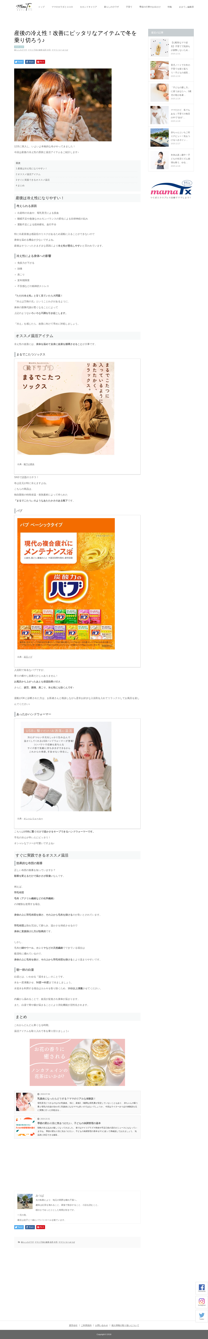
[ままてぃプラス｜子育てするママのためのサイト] (24, 6)
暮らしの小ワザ (111, 7)
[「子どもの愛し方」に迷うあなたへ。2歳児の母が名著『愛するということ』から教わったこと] (159, 92)
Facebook (202, 1291)
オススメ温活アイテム (28, 174)
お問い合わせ (101, 1325)
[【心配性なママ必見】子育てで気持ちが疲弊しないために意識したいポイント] (159, 48)
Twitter (201, 1319)
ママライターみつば (60, 50)
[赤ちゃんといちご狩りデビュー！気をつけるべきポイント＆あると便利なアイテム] (159, 137)
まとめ (20, 185)
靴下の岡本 (29, 464)
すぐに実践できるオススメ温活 (33, 180)
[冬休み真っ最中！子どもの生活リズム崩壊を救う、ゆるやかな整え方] (159, 160)
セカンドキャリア (88, 7)
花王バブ (28, 657)
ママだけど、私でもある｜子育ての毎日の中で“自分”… (180, 114)
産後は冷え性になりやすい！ (31, 168)
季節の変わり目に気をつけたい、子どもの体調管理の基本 (69, 1123)
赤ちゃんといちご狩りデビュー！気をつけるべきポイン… (180, 136)
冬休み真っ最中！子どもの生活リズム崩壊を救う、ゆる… (180, 159)
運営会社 (73, 1325)
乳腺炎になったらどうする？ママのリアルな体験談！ (66, 1098)
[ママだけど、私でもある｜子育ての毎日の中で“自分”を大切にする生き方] (159, 115)
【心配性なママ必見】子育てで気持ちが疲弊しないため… (180, 46)
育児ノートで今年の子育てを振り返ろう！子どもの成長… (180, 69)
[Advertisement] (77, 1161)
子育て (129, 7)
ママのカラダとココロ (62, 7)
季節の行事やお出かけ (150, 7)
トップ (41, 7)
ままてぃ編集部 (186, 7)
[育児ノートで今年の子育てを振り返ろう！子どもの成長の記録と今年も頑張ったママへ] (159, 70)
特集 (170, 7)
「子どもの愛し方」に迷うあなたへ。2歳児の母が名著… (181, 91)
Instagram (202, 1305)
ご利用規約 (86, 1325)
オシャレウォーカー (33, 818)
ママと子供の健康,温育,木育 (39, 50)
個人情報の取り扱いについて (125, 1325)
